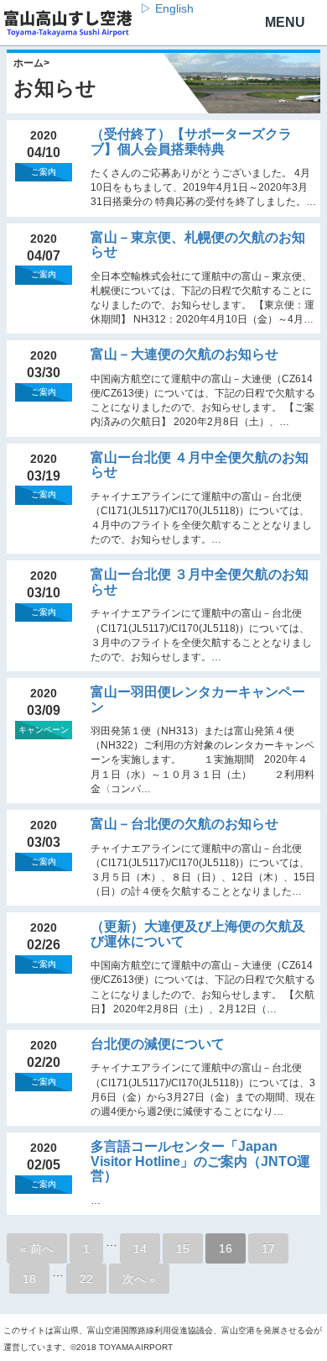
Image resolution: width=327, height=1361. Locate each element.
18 (29, 1278)
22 (86, 1278)
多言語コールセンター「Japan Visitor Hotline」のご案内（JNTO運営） (200, 1161)
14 (140, 1248)
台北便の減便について (158, 1044)
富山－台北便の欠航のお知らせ (184, 824)
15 (182, 1248)
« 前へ (37, 1248)
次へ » (139, 1278)
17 (268, 1248)
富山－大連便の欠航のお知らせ (184, 354)
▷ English (167, 8)
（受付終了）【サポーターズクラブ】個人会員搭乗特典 (191, 141)
